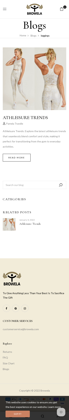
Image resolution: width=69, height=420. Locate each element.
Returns (7, 351)
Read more (16, 157)
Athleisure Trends (30, 224)
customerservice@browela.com (21, 329)
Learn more (54, 406)
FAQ (5, 357)
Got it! (18, 413)
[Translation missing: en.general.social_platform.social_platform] (6, 308)
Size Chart (9, 363)
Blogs (6, 369)
